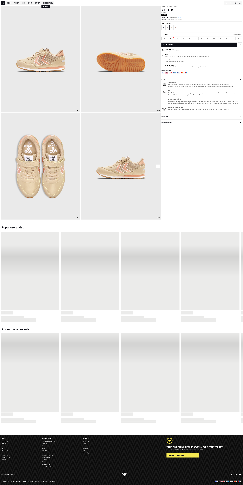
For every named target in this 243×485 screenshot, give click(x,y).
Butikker (4, 453)
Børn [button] (23, 3)
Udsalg (163, 7)
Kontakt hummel (6, 457)
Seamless (85, 448)
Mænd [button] (9, 3)
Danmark (6, 474)
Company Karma (6, 450)
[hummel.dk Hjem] (3, 3)
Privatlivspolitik (46, 457)
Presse (4, 446)
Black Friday (85, 453)
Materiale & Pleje (166, 122)
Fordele (163, 79)
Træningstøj (85, 441)
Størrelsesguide (237, 34)
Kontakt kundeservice (48, 466)
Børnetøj (84, 450)
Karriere (4, 459)
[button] (226, 3)
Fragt (166, 54)
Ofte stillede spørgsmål (48, 441)
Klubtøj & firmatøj (6, 455)
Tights (84, 443)
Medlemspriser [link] (48, 3)
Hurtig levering (169, 49)
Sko (175, 7)
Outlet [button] (37, 3)
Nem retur (167, 60)
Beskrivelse (164, 117)
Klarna (43, 448)
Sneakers (85, 446)
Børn (170, 7)
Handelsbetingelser (47, 453)
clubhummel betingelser (49, 455)
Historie (4, 443)
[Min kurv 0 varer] (240, 3)
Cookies (44, 459)
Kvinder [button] (16, 3)
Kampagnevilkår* (46, 464)
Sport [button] (30, 3)
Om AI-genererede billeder (49, 462)
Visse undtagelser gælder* (172, 449)
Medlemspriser (169, 65)
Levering (44, 443)
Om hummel (5, 441)
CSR (3, 448)
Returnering (45, 446)
